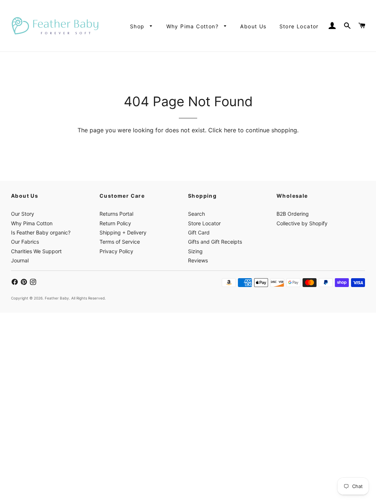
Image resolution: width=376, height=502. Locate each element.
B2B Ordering (292, 214)
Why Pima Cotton (32, 223)
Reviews (198, 260)
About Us (253, 26)
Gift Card (199, 232)
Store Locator (299, 26)
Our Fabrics (25, 242)
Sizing (195, 251)
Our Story (22, 214)
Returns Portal (116, 214)
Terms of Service (120, 242)
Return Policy (115, 223)
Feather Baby (57, 298)
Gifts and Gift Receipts (215, 242)
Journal (20, 260)
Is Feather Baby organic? (40, 232)
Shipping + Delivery (123, 232)
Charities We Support (36, 251)
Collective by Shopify (302, 223)
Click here (222, 130)
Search (196, 214)
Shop (138, 26)
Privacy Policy (116, 251)
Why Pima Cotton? (193, 26)
